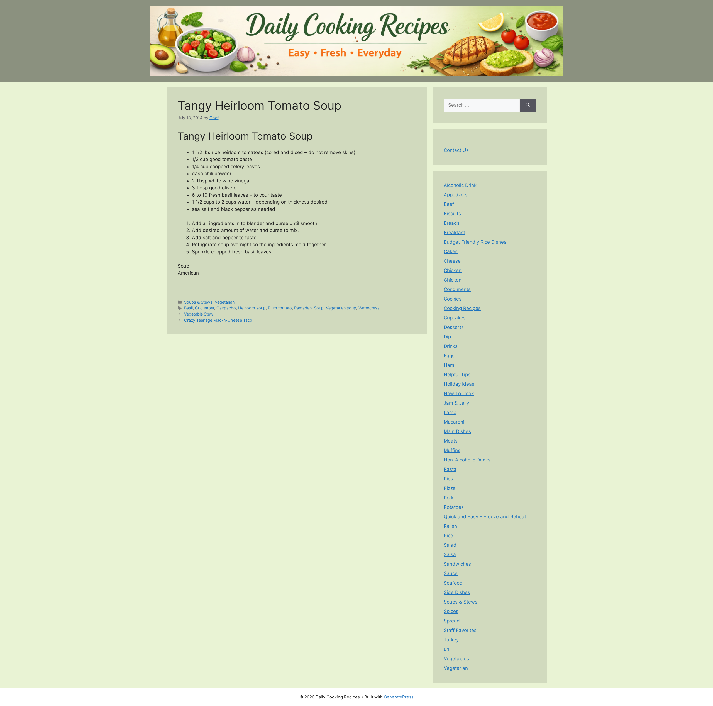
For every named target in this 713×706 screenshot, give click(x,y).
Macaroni (454, 422)
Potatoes (454, 507)
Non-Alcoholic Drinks (467, 460)
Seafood (453, 583)
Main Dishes (457, 431)
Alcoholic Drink (460, 185)
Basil (188, 308)
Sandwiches (457, 564)
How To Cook (459, 393)
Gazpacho (226, 308)
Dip (447, 336)
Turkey (451, 640)
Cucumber (204, 308)
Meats (451, 441)
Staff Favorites (460, 630)
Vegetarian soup (341, 308)
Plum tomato (280, 308)
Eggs (449, 355)
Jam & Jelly (456, 403)
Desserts (454, 327)
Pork (449, 497)
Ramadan (303, 308)
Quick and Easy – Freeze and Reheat (485, 516)
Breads (452, 223)
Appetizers (456, 194)
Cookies (453, 299)
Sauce (451, 573)
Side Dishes (457, 592)
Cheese (452, 261)
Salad (450, 545)
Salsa (450, 554)
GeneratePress (399, 697)
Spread (452, 621)
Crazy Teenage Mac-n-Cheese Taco (218, 320)
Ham (449, 365)
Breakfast (454, 232)
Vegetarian (225, 302)
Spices (451, 611)
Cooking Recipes (462, 308)
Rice (448, 535)
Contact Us (456, 150)
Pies (448, 479)
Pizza (450, 488)
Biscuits (452, 213)
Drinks (451, 346)
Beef (449, 204)
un (446, 649)
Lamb (450, 412)
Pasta (450, 469)
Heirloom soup (252, 308)
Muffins (452, 450)
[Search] (528, 105)
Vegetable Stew (198, 314)
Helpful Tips (457, 374)
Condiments (457, 289)
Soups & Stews (198, 302)
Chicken (453, 270)
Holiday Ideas (459, 384)
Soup (319, 308)
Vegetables (456, 658)
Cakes (451, 251)
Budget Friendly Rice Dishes (475, 242)
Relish (450, 526)
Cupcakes (455, 318)
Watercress (369, 308)
